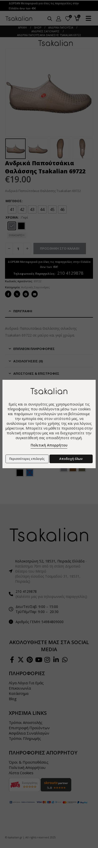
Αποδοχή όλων (71, 459)
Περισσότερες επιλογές (27, 459)
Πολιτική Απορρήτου (49, 445)
